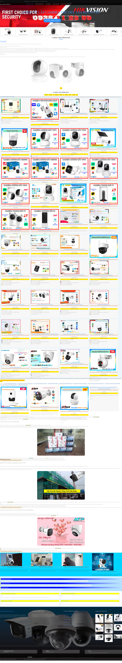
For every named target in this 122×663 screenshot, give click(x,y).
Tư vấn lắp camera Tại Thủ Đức (68, 622)
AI (63, 94)
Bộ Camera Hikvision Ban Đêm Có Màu (19, 589)
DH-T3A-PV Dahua (45, 367)
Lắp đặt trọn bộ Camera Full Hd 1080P (7, 589)
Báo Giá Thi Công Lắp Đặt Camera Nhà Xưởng (8, 593)
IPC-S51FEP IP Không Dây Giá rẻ (103, 258)
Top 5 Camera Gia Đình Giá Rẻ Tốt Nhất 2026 (68, 593)
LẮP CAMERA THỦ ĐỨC (5, 4)
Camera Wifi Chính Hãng (61, 38)
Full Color (60, 94)
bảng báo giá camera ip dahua (5, 581)
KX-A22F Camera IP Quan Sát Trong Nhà (15, 249)
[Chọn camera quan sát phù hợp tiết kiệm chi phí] (121, 32)
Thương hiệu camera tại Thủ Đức (69, 624)
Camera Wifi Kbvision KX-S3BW (53, 383)
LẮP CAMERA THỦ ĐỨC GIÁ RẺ (7, 611)
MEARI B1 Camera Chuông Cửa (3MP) (44, 230)
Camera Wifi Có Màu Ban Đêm (39, 585)
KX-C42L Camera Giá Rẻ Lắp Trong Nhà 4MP (74, 223)
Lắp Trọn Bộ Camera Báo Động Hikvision (32, 589)
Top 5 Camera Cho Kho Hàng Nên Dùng (72, 581)
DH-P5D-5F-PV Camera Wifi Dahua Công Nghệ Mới (74, 363)
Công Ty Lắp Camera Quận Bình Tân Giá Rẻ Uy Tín (96, 383)
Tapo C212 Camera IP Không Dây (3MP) (104, 179)
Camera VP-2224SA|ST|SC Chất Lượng (10, 383)
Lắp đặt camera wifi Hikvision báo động (28, 585)
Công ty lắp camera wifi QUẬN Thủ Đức (70, 614)
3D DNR (70, 94)
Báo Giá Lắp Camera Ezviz (65, 600)
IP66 (77, 94)
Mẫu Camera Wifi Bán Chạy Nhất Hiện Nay (107, 571)
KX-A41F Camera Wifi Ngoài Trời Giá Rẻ (104, 223)
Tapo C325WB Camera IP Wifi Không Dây (15, 179)
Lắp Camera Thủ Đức (27, 1)
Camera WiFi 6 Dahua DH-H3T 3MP (74, 410)
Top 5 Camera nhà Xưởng (39, 581)
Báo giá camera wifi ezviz (62, 581)
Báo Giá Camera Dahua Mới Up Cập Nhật (28, 581)
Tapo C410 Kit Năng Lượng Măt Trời (103, 148)
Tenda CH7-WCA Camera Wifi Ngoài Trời (15, 150)
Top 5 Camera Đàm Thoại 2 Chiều (16, 581)
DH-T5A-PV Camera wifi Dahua (15, 367)
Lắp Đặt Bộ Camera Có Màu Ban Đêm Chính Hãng (54, 589)
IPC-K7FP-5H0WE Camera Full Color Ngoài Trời (15, 304)
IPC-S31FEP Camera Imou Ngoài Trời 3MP (15, 275)
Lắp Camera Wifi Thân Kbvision (86, 585)
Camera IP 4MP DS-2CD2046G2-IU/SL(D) (65, 383)
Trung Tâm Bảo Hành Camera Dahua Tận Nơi (80, 383)
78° (53, 94)
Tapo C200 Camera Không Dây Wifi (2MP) (74, 203)
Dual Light (50, 94)
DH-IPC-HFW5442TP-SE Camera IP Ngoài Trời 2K (25, 383)
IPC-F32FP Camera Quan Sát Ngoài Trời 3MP (74, 304)
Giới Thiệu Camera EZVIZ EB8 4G (46, 567)
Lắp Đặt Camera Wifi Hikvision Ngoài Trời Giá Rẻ (52, 585)
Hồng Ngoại (56, 94)
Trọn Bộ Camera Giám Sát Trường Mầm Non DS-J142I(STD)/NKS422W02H (104, 113)
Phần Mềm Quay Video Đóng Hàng (6, 600)
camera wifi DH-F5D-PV (45, 406)
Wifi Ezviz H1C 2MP (15, 113)
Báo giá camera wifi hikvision (83, 581)
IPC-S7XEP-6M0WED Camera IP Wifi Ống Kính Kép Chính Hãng (74, 249)
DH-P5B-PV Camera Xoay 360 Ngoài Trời (104, 371)
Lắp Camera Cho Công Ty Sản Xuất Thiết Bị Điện (112, 383)
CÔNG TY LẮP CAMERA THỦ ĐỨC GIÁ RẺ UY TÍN (61, 12)
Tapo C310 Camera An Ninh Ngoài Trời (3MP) (74, 179)
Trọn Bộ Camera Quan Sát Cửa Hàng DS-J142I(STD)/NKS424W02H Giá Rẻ (74, 113)
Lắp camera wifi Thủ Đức (43, 1)
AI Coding (73, 94)
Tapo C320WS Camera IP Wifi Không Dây (45, 179)
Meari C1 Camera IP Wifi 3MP (15, 230)
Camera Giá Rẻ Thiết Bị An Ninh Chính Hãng (7, 96)
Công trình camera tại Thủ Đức (68, 619)
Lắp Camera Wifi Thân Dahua (16, 585)
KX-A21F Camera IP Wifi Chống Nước (44, 249)
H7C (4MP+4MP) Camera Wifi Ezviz (104, 304)
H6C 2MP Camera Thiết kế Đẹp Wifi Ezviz (15, 334)
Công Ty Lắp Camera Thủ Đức (35, 1)
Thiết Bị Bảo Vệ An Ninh (42, 589)
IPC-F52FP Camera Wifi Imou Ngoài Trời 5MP (45, 304)
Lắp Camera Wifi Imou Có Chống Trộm (75, 585)
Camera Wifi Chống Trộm (64, 585)
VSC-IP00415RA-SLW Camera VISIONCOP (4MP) (45, 120)
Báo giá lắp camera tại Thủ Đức (52, 20)
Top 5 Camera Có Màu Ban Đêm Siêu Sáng (50, 581)
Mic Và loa (46, 94)
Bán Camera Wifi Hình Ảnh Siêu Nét (6, 585)
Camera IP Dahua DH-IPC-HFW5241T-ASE (40, 383)
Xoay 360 (66, 94)
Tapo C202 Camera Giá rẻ (44, 202)
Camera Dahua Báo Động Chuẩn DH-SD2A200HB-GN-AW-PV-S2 (76, 567)
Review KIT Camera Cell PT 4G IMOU (15, 567)
